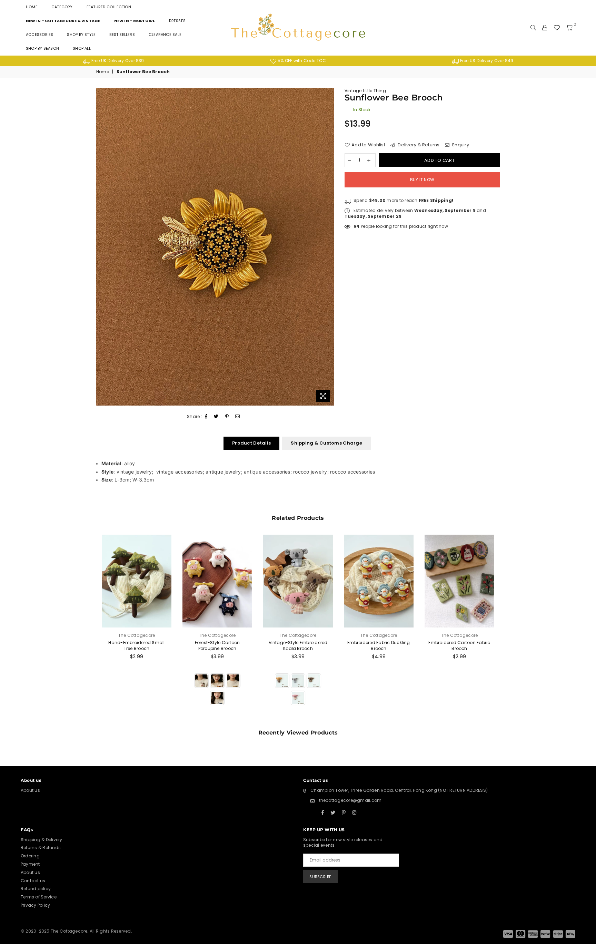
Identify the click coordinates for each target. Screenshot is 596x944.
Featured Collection (109, 7)
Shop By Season (42, 48)
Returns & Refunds (41, 847)
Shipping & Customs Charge (326, 443)
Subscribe (320, 876)
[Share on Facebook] (206, 416)
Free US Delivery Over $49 (486, 61)
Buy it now (422, 180)
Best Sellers (122, 34)
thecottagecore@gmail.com (350, 800)
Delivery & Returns (418, 145)
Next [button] (507, 628)
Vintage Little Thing (365, 91)
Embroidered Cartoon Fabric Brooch (459, 645)
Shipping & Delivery (41, 840)
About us (30, 790)
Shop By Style (81, 34)
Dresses (177, 20)
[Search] (533, 27)
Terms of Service (39, 897)
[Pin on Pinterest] (227, 416)
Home (32, 7)
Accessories (39, 34)
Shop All (82, 48)
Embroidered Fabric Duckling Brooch (378, 645)
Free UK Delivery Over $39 (117, 61)
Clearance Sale (165, 34)
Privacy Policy (35, 905)
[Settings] (544, 27)
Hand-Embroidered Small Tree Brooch (136, 645)
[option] (113, 61)
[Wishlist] (556, 27)
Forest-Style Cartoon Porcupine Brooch (217, 645)
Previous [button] (88, 628)
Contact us (33, 881)
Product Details (251, 443)
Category (62, 7)
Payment (30, 864)
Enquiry (460, 145)
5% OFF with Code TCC (301, 61)
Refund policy (36, 889)
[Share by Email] (238, 416)
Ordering (30, 856)
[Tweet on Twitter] (216, 416)
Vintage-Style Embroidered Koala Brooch (298, 645)
